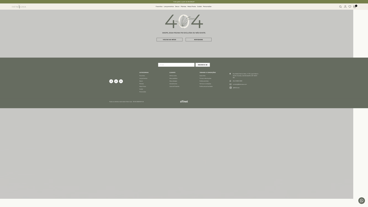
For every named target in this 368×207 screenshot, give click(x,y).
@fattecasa (236, 87)
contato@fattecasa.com (240, 84)
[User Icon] (345, 6)
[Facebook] (111, 81)
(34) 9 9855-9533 (237, 81)
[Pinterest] (121, 81)
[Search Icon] (340, 6)
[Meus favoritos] (349, 6)
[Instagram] (116, 81)
